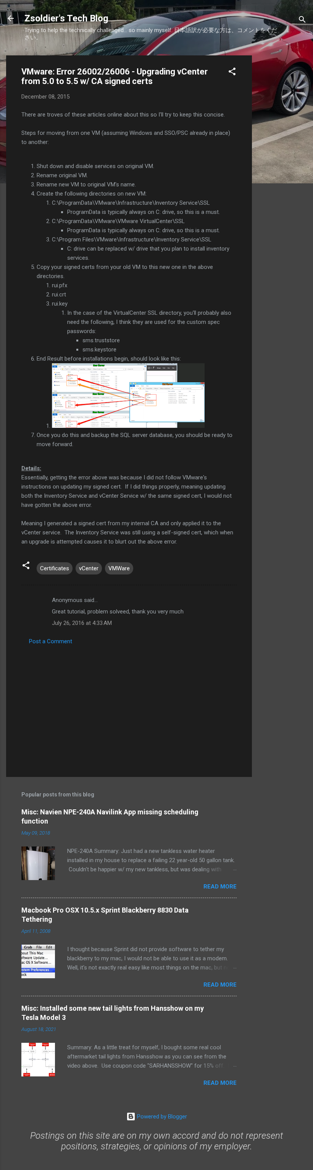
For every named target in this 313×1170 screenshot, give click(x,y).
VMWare (119, 568)
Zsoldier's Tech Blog (66, 18)
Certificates (54, 568)
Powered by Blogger (161, 1116)
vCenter (88, 568)
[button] (232, 73)
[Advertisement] (282, 170)
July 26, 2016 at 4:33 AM (82, 623)
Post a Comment (50, 641)
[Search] (302, 20)
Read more (220, 886)
